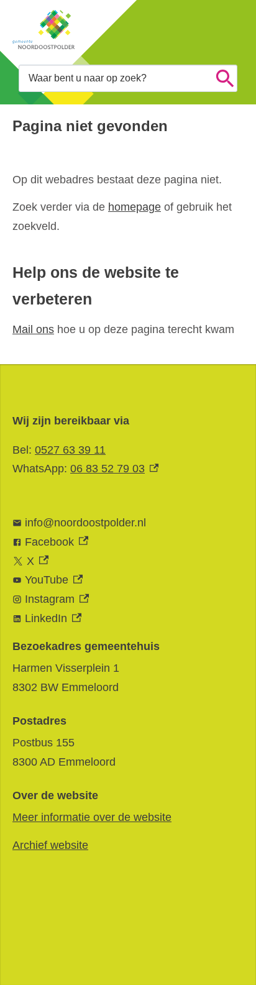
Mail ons (33, 329)
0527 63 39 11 (70, 450)
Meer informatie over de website (91, 817)
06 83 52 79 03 (114, 468)
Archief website (50, 845)
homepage (134, 207)
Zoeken (225, 78)
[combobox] (128, 78)
